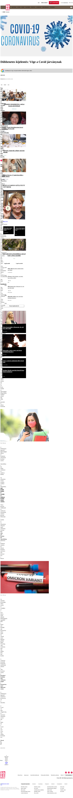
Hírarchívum (20, 775)
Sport (22, 7)
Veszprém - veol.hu (63, 789)
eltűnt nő (4, 131)
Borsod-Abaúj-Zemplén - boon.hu (25, 791)
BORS (4, 11)
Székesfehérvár (64, 2)
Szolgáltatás (59, 783)
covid (8, 84)
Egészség (7, 11)
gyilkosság (6, 232)
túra (14, 258)
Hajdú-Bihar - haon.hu (37, 791)
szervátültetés (5, 179)
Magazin (46, 783)
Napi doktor (45, 7)
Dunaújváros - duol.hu (37, 786)
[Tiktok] (66, 772)
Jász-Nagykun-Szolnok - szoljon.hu (52, 786)
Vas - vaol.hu (62, 788)
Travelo (33, 7)
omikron (5, 84)
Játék (38, 2)
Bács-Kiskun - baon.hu (24, 786)
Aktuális (14, 7)
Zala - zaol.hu (62, 791)
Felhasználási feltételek (45, 775)
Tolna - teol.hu (62, 786)
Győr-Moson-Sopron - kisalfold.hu (39, 789)
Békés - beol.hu (23, 789)
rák (16, 234)
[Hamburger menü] (3, 7)
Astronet (38, 7)
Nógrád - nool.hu (49, 789)
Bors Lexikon (44, 2)
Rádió (66, 783)
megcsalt (9, 300)
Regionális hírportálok (25, 783)
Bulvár (53, 783)
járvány (2, 75)
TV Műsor (52, 7)
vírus (1, 84)
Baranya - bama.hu (23, 788)
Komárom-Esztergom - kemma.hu (51, 788)
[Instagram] (69, 772)
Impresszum (26, 775)
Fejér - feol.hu (36, 788)
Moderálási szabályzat (55, 775)
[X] (1, 161)
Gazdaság (40, 783)
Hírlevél (62, 775)
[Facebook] (71, 772)
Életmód (28, 7)
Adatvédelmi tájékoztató (34, 775)
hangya (4, 155)
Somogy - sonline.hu (50, 791)
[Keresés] (71, 7)
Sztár (18, 7)
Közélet (34, 783)
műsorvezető (5, 224)
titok (4, 376)
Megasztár (10, 292)
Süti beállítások (69, 775)
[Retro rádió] (51, 3)
